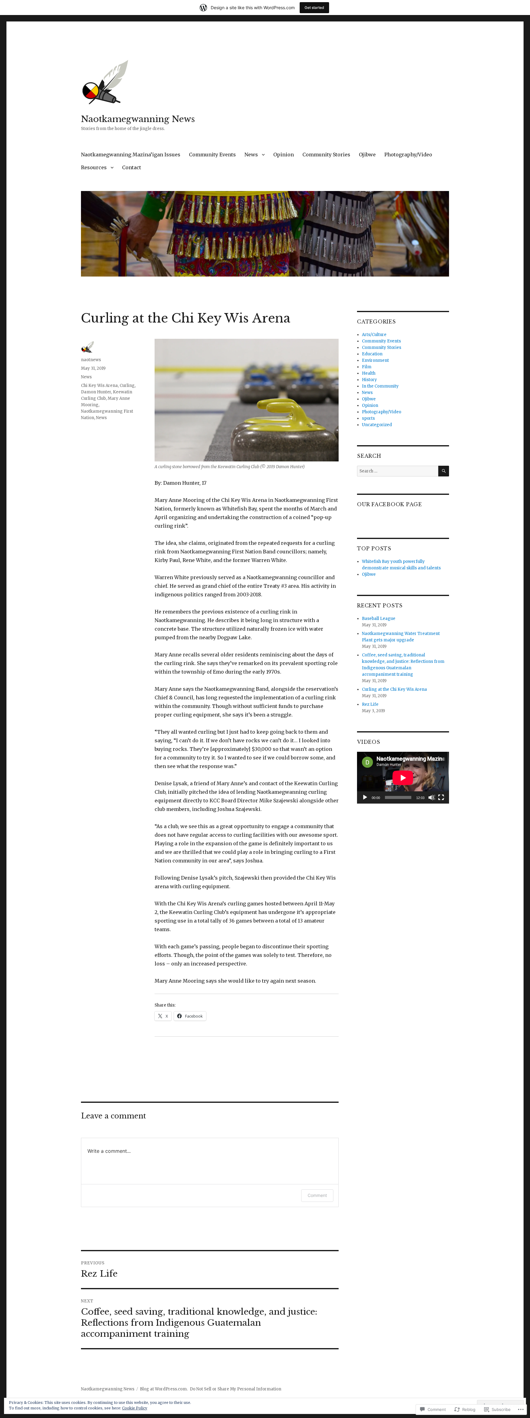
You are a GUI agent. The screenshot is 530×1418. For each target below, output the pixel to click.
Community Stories (326, 154)
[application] (403, 778)
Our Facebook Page (389, 504)
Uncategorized (377, 424)
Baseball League (378, 618)
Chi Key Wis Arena (99, 385)
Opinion (283, 154)
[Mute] (431, 797)
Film (366, 366)
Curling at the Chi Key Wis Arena (394, 689)
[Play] (365, 797)
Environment (375, 360)
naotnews (91, 359)
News (251, 154)
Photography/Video (408, 154)
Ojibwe (367, 154)
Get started (314, 7)
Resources (94, 167)
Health (368, 373)
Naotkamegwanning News (138, 119)
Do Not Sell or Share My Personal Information (235, 1389)
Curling (127, 385)
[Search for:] (397, 471)
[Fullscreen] (441, 797)
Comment (317, 1195)
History (369, 379)
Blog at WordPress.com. (164, 1389)
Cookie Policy (134, 1408)
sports (368, 418)
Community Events (212, 154)
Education (372, 354)
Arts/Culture (374, 334)
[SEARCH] (443, 471)
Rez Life (370, 704)
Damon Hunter (96, 392)
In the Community (380, 386)
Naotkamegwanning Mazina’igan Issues (130, 154)
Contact (131, 167)
